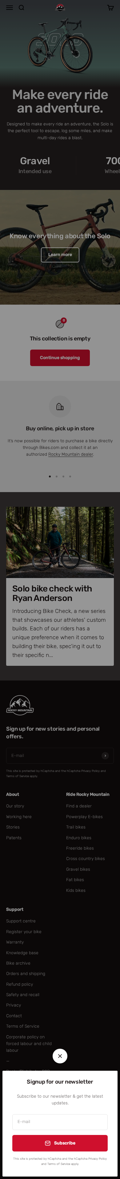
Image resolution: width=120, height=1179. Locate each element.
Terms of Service (58, 1164)
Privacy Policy (97, 1159)
